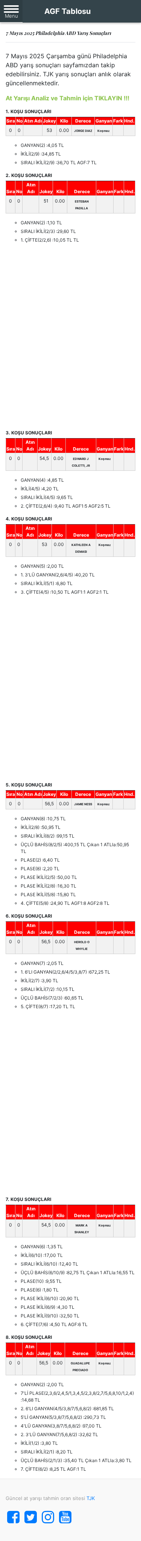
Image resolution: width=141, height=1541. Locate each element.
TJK (90, 1498)
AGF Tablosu (67, 11)
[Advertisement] (70, 336)
